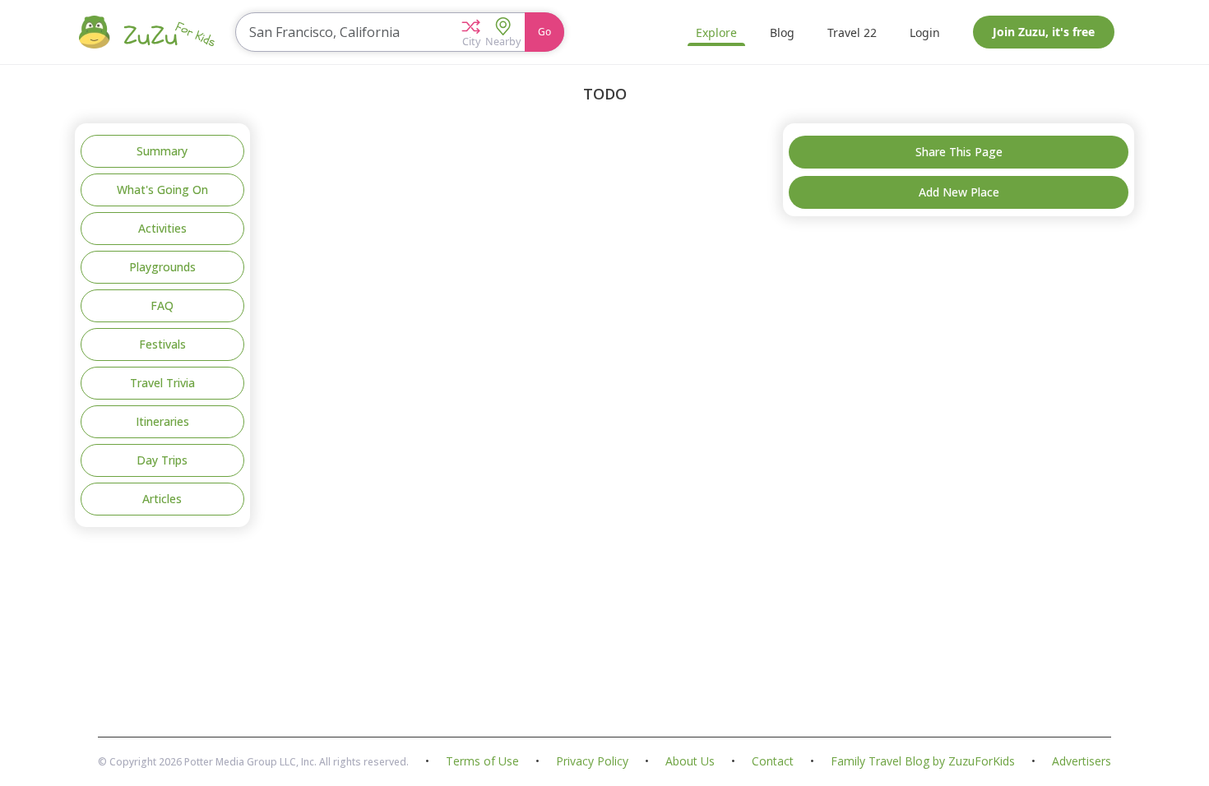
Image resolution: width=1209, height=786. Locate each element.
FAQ (162, 305)
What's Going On (162, 189)
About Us (690, 762)
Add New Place (959, 192)
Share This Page (959, 152)
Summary (162, 151)
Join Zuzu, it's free (1044, 31)
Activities (162, 228)
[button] (471, 32)
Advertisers (1081, 762)
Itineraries (162, 421)
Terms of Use (482, 762)
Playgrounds (162, 267)
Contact (773, 762)
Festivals (162, 344)
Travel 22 (852, 32)
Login (925, 32)
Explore (716, 32)
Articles (162, 498)
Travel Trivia (162, 383)
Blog (782, 32)
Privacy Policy (592, 762)
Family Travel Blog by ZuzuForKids (923, 762)
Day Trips (162, 460)
